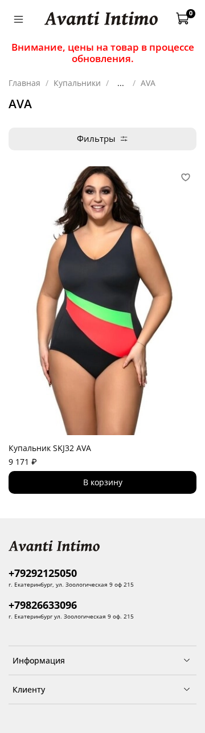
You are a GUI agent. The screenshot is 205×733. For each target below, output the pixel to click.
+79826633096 (43, 605)
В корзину (102, 482)
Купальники (77, 82)
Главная (24, 82)
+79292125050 (43, 573)
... (120, 83)
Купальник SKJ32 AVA (50, 448)
